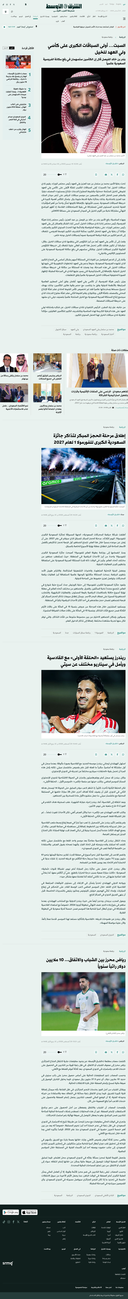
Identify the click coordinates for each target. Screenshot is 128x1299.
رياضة (77, 334)
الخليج (121, 1231)
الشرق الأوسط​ (102, 17)
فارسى (101, 4)
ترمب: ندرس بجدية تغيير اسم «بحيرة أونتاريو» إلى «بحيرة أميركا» (89, 27)
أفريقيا (108, 1239)
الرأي (88, 17)
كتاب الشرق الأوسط (89, 1235)
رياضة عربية (92, 1259)
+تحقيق (78, 1262)
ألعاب (63, 21)
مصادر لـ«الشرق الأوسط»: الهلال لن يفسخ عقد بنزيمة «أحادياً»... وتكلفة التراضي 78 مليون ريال (16, 77)
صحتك (48, 1228)
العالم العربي (122, 1228)
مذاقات (108, 1255)
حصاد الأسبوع (76, 1255)
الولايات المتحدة (105, 1228)
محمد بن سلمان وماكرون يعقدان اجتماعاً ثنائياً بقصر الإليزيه (50, 409)
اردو (106, 4)
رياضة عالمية (92, 1262)
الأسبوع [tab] (6, 48)
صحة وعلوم (63, 17)
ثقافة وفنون (73, 17)
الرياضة (35, 17)
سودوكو (123, 1278)
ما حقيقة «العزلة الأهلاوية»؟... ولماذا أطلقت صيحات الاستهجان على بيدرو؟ (16, 93)
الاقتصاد (82, 17)
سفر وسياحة (106, 1259)
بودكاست (14, 17)
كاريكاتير (93, 1231)
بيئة (49, 1235)
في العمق (28, 17)
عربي (124, 4)
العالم (94, 17)
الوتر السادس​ (61, 1231)
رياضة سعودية (107, 37)
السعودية (67, 334)
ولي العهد (74, 329)
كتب (64, 1228)
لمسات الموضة (106, 1262)
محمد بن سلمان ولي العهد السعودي (98, 329)
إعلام (64, 1239)
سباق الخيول (60, 329)
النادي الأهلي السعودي (104, 1195)
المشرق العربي (119, 1239)
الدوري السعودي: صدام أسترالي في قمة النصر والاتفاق (17, 120)
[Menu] (124, 19)
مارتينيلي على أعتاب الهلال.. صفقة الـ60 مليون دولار (16, 107)
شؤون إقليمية (121, 1243)
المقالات (93, 1228)
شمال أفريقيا (119, 1235)
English (118, 4)
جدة (67, 632)
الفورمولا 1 (99, 632)
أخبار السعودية (107, 334)
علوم (49, 1231)
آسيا (109, 1235)
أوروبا (108, 1231)
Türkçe (112, 4)
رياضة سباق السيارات (82, 632)
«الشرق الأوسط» (112, 163)
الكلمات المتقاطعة (120, 1274)
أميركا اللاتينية (106, 1243)
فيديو (21, 17)
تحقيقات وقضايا (75, 1259)
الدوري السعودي (107, 935)
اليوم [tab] (11, 48)
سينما (64, 1235)
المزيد (57, 21)
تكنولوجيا (55, 17)
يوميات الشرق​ (44, 17)
